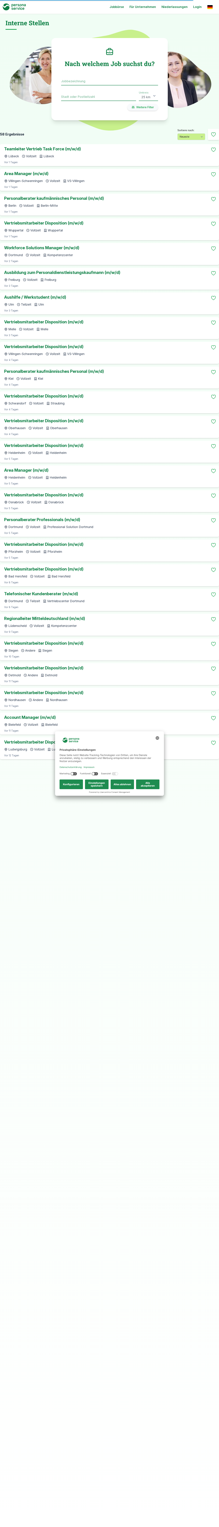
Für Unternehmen (142, 7)
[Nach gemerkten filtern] (213, 134)
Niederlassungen (175, 7)
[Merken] (213, 149)
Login (197, 7)
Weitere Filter (145, 107)
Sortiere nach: (185, 130)
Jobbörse (117, 7)
